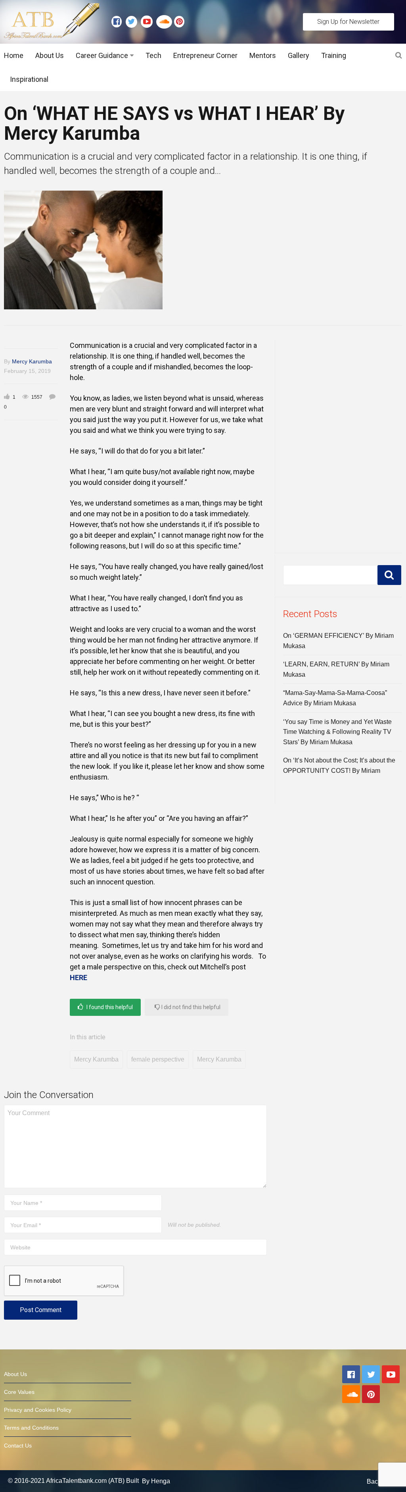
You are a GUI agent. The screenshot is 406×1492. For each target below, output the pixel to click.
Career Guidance (102, 55)
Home (13, 55)
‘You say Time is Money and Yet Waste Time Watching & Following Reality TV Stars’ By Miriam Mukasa (337, 731)
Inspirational (29, 79)
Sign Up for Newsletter (348, 21)
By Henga (156, 1481)
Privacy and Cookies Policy (37, 1410)
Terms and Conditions (31, 1427)
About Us (49, 55)
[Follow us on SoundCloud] (165, 22)
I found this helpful (109, 1007)
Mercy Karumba (32, 361)
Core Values (19, 1392)
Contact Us (18, 1445)
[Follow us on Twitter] (133, 22)
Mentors (262, 55)
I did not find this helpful (190, 1007)
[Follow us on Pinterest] (177, 22)
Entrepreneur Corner (205, 55)
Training (333, 55)
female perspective (157, 1059)
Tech (153, 55)
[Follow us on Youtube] (148, 22)
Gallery (298, 55)
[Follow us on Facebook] (118, 22)
